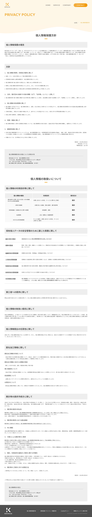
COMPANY (67, 5)
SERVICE (56, 5)
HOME (47, 5)
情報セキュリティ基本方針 (80, 511)
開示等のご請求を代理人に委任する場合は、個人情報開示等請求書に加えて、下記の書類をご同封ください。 (33, 440)
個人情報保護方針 (85, 22)
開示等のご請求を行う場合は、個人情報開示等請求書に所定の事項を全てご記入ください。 (28, 423)
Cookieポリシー (65, 511)
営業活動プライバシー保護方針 (48, 511)
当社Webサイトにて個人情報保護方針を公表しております (37, 239)
